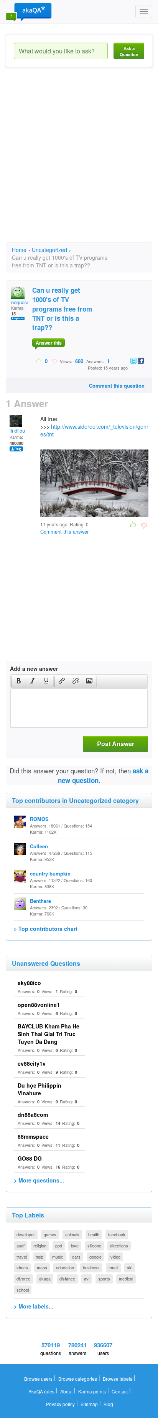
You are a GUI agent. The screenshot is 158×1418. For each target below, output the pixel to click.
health (93, 1234)
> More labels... (33, 1306)
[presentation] (19, 681)
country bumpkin (50, 873)
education (65, 1267)
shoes (22, 1267)
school (22, 1290)
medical (126, 1278)
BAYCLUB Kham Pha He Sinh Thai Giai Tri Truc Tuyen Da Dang (48, 1033)
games (50, 1234)
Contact (120, 1391)
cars (76, 1257)
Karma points (92, 1391)
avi (86, 1278)
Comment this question (117, 385)
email (113, 1267)
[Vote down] (54, 361)
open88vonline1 (39, 1004)
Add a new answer (34, 668)
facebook (116, 1234)
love (75, 1245)
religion (39, 1245)
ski (129, 1267)
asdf (20, 1245)
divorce (23, 1278)
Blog (108, 1404)
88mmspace (33, 1136)
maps (42, 1267)
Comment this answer (64, 531)
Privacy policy (60, 1404)
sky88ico (29, 983)
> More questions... (39, 1180)
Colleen (39, 846)
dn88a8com (33, 1114)
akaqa (45, 1278)
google (95, 1257)
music (57, 1257)
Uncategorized (49, 250)
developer (25, 1234)
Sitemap (89, 1404)
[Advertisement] (79, 162)
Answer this (49, 342)
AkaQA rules (41, 1391)
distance (67, 1278)
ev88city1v (32, 1063)
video (115, 1257)
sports (104, 1278)
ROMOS (39, 819)
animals (72, 1234)
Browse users (38, 1378)
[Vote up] (38, 361)
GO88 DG (30, 1158)
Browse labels (117, 1378)
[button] (19, 681)
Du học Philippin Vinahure (39, 1089)
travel (21, 1257)
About (66, 1391)
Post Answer (115, 743)
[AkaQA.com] (29, 11)
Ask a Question (129, 51)
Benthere (40, 900)
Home (19, 250)
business (91, 1267)
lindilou (17, 430)
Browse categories (77, 1378)
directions (119, 1245)
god (58, 1245)
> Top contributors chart (45, 928)
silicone (94, 1245)
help (39, 1257)
